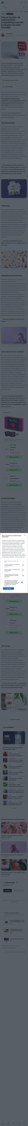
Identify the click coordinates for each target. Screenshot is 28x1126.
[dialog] (14, 563)
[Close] (25, 535)
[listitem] (14, 562)
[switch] (22, 565)
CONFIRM (8, 588)
